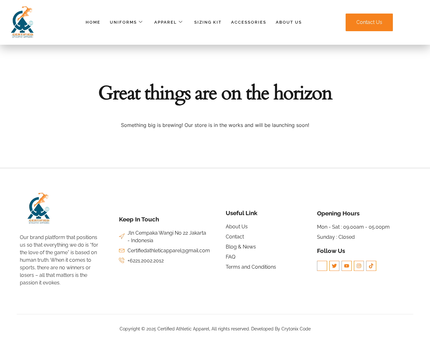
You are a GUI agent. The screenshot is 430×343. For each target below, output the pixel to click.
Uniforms (123, 22)
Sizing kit (208, 22)
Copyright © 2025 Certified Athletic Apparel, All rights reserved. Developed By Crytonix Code (215, 328)
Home (93, 22)
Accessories (248, 22)
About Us (289, 22)
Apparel (165, 22)
